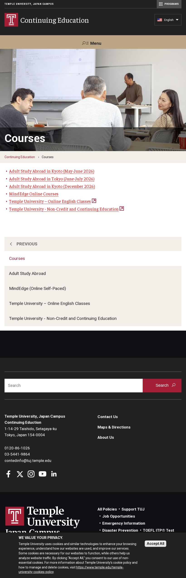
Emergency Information (123, 523)
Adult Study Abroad (27, 273)
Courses (17, 258)
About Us (106, 437)
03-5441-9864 (17, 454)
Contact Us (108, 416)
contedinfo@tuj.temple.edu (28, 460)
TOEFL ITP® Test (158, 530)
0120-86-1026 (17, 448)
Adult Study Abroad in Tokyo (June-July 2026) (51, 178)
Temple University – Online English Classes (49, 303)
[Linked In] (54, 474)
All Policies (107, 509)
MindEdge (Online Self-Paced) (37, 288)
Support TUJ (133, 509)
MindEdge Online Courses (34, 193)
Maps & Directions (114, 427)
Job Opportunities (118, 516)
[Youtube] (42, 474)
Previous (27, 244)
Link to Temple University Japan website (50, 522)
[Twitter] (20, 474)
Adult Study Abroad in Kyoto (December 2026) (52, 186)
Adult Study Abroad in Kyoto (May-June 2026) (51, 171)
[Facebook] (8, 474)
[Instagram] (31, 474)
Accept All (155, 544)
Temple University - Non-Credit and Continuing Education (63, 318)
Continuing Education (20, 157)
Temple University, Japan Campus (29, 3)
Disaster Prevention (120, 530)
